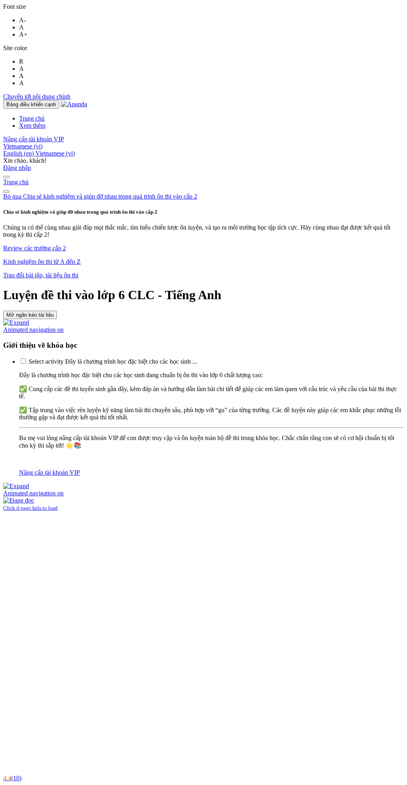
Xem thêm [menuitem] (32, 125)
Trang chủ (16, 182)
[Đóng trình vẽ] (6, 177)
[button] (23, 146)
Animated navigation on (33, 329)
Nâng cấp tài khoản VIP (33, 139)
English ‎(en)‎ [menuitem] (19, 153)
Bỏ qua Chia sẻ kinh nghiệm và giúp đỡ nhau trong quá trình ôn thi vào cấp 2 (100, 196)
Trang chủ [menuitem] (32, 118)
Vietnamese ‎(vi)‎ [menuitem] (55, 153)
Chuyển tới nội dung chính (36, 96)
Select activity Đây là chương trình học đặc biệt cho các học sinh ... (113, 361)
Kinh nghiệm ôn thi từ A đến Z (42, 261)
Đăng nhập (17, 167)
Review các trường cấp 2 (34, 248)
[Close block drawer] (6, 191)
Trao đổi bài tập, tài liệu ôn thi (40, 275)
